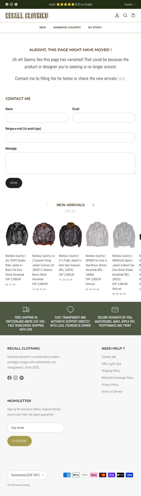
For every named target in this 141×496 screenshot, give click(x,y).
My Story (95, 27)
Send (13, 183)
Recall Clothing (23, 485)
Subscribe (19, 441)
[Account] (116, 15)
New (42, 27)
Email (75, 109)
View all (70, 211)
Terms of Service (112, 391)
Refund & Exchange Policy (118, 377)
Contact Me (109, 357)
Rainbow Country (67, 27)
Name (9, 109)
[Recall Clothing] (27, 15)
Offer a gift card (111, 364)
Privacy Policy (110, 384)
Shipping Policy (111, 371)
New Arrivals (71, 205)
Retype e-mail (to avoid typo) (23, 128)
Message (11, 148)
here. (122, 78)
